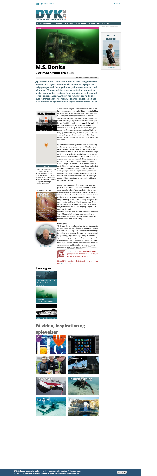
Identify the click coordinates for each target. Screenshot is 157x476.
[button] (46, 146)
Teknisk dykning (80, 379)
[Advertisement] (50, 259)
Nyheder (58, 23)
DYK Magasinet (65, 263)
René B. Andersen (46, 246)
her (87, 256)
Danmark (75, 358)
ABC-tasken (111, 67)
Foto (72, 337)
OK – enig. (121, 472)
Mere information (73, 473)
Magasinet (46, 23)
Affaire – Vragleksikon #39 (46, 318)
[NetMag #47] (46, 220)
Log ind (69, 251)
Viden (41, 337)
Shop (92, 23)
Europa (74, 399)
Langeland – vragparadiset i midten (45, 300)
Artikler (69, 23)
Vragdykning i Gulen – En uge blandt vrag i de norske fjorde (46, 282)
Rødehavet (44, 379)
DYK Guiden (81, 23)
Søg (109, 23)
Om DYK (101, 23)
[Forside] (51, 19)
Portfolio (43, 399)
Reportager (45, 358)
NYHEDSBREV (49, 3)
